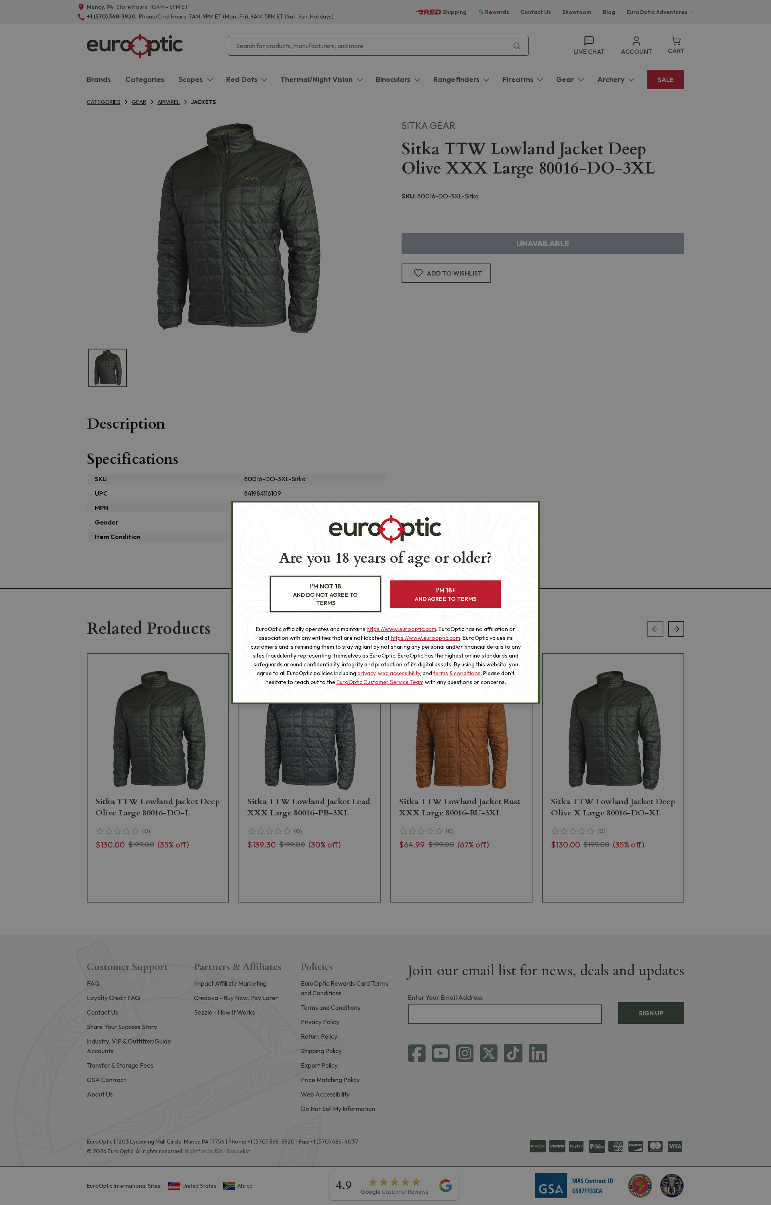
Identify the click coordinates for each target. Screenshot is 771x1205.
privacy (366, 673)
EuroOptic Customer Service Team (380, 682)
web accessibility (399, 673)
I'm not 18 (325, 594)
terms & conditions (457, 673)
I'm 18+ (445, 594)
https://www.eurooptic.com (401, 629)
